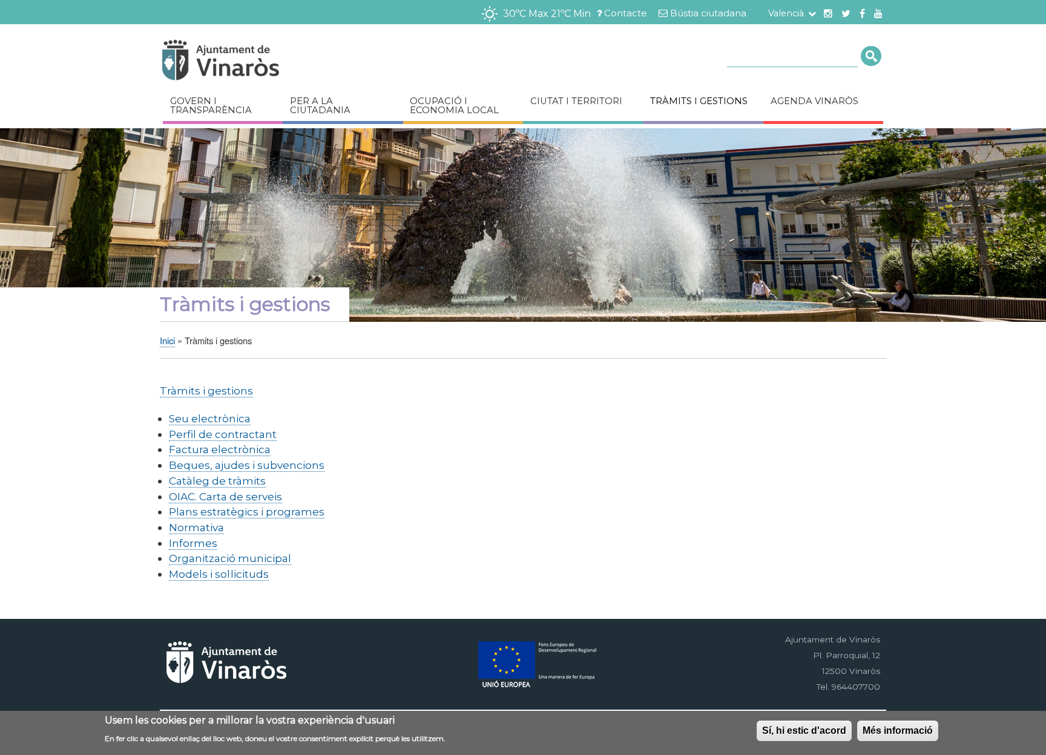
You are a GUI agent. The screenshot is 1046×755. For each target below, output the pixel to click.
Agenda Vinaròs (814, 101)
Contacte (625, 13)
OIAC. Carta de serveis (225, 496)
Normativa (196, 527)
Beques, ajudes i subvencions (246, 465)
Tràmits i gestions (699, 101)
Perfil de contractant (223, 434)
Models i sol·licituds (219, 573)
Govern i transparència (211, 106)
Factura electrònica (220, 449)
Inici (167, 340)
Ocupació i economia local (454, 106)
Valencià (786, 13)
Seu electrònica (210, 418)
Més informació (898, 730)
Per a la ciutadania (320, 106)
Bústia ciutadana (708, 13)
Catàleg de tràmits (217, 480)
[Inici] (257, 62)
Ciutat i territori (576, 101)
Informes (193, 543)
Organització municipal (230, 558)
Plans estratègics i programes (246, 511)
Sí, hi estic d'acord (804, 730)
